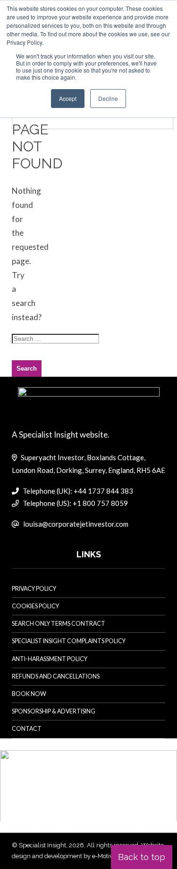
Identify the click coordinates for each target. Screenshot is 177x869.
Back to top (141, 857)
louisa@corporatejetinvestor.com (75, 524)
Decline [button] (108, 98)
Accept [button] (67, 98)
